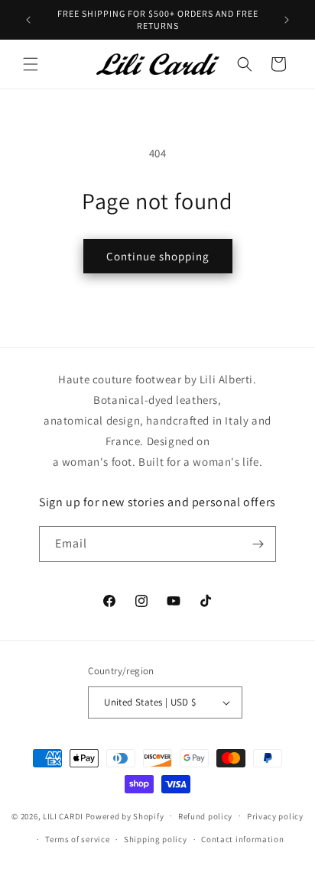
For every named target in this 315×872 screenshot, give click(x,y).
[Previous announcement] (28, 20)
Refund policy (205, 816)
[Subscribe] (258, 544)
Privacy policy (275, 816)
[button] (30, 64)
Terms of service (77, 839)
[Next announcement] (287, 20)
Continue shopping (157, 256)
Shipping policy (155, 839)
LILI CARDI (63, 815)
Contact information (242, 839)
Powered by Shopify (125, 815)
